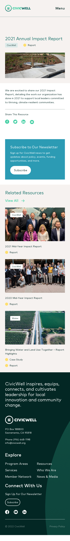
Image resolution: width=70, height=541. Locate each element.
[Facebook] (7, 122)
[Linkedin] (23, 122)
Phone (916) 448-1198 (17, 439)
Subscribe (20, 170)
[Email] (32, 122)
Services (11, 470)
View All (11, 200)
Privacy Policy (57, 526)
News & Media (47, 476)
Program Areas (16, 463)
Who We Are (46, 470)
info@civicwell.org (15, 442)
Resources (44, 463)
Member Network (18, 476)
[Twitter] (15, 122)
